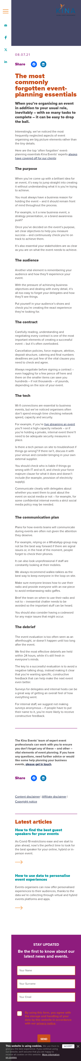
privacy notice (46, 1023)
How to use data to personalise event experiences (42, 877)
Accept (68, 1046)
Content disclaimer (27, 797)
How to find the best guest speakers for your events (38, 832)
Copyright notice (26, 802)
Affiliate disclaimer (54, 797)
